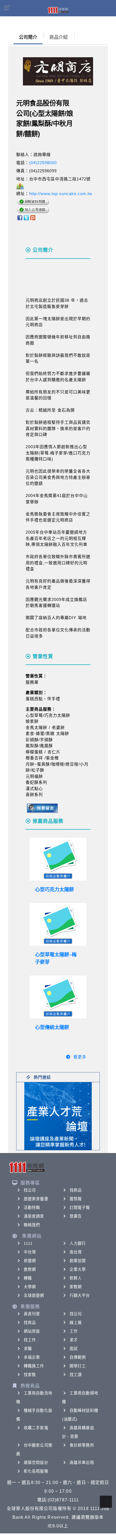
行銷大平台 (80, 1295)
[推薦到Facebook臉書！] (19, 217)
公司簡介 (28, 37)
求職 (28, 1348)
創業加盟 (78, 1261)
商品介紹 (58, 37)
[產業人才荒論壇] (58, 1115)
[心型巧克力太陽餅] (58, 859)
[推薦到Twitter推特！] (26, 217)
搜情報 (76, 1199)
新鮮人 (76, 1278)
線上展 (76, 1322)
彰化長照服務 (36, 1471)
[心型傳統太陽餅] (58, 997)
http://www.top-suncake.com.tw (60, 193)
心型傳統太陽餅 (52, 1027)
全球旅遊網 (34, 1295)
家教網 (76, 1287)
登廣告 (76, 1216)
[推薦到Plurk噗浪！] (33, 217)
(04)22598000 (43, 162)
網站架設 (32, 1331)
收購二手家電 (36, 1428)
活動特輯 (32, 1207)
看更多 (79, 1057)
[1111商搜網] (58, 9)
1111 (28, 1243)
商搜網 (30, 1261)
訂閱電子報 (80, 1207)
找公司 (30, 1190)
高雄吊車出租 (82, 1462)
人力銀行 (78, 1243)
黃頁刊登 (32, 1314)
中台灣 (30, 1252)
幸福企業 (32, 1357)
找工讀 (76, 1374)
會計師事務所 (82, 1445)
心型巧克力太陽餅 (54, 889)
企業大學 (78, 1269)
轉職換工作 (34, 1366)
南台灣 (76, 1252)
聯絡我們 (32, 1225)
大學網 (30, 1287)
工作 (74, 1331)
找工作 (30, 1340)
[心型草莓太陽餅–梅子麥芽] (58, 924)
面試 (74, 1348)
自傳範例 (78, 1357)
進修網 (30, 1269)
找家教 (30, 1374)
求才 (74, 1340)
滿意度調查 (34, 1216)
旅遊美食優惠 (36, 1199)
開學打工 (78, 1366)
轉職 (28, 1278)
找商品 (76, 1190)
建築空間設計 (36, 1462)
